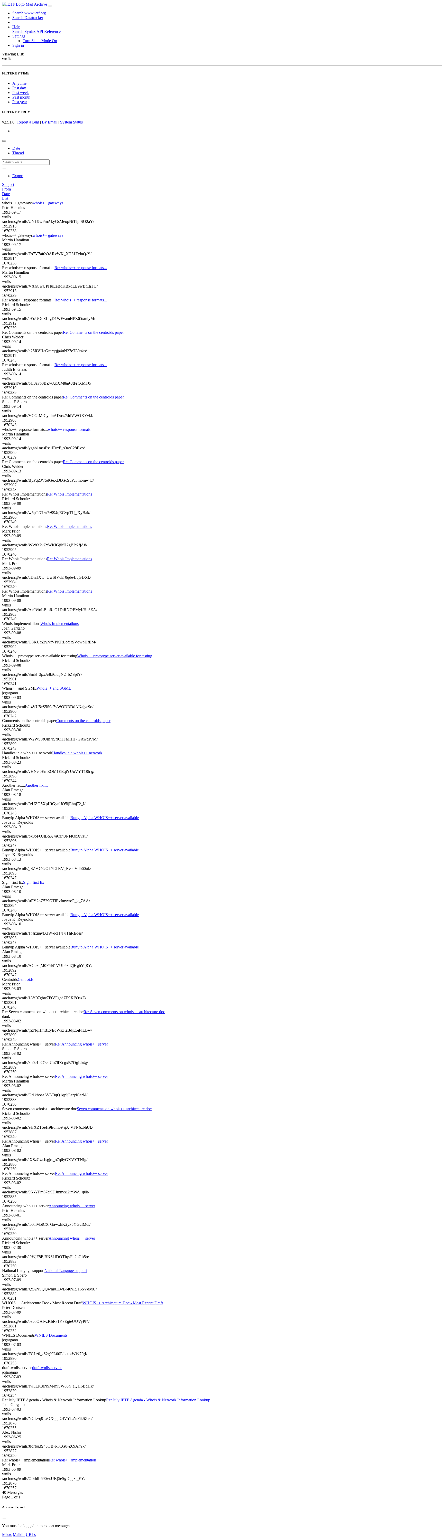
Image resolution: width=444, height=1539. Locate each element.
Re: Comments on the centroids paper (93, 332)
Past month (21, 97)
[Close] (4, 1518)
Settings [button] (18, 36)
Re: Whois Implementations (69, 494)
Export (17, 176)
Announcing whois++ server (72, 1206)
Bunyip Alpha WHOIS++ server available (104, 817)
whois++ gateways (48, 203)
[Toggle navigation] (50, 5)
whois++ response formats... (71, 429)
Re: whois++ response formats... (80, 267)
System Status (71, 122)
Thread (18, 153)
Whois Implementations (59, 623)
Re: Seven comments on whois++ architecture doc (124, 1012)
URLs (31, 1534)
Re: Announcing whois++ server (81, 1044)
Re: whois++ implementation (72, 1460)
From (6, 189)
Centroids (25, 979)
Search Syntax (24, 31)
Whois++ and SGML (53, 688)
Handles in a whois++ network (77, 753)
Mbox (7, 1534)
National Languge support (65, 1270)
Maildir (19, 1534)
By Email (49, 122)
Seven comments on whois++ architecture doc (114, 1109)
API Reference (48, 31)
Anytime (19, 83)
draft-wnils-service (47, 1367)
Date (16, 148)
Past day (19, 88)
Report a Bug (28, 122)
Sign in (18, 45)
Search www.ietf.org (29, 13)
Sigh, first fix (33, 882)
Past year (19, 102)
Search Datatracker (27, 17)
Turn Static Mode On (40, 41)
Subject (8, 184)
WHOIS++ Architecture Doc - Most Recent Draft (122, 1303)
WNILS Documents (51, 1335)
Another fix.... (36, 785)
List (5, 198)
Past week (20, 92)
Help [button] (16, 27)
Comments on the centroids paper (83, 720)
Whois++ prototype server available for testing (114, 656)
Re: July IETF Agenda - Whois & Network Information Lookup (158, 1400)
